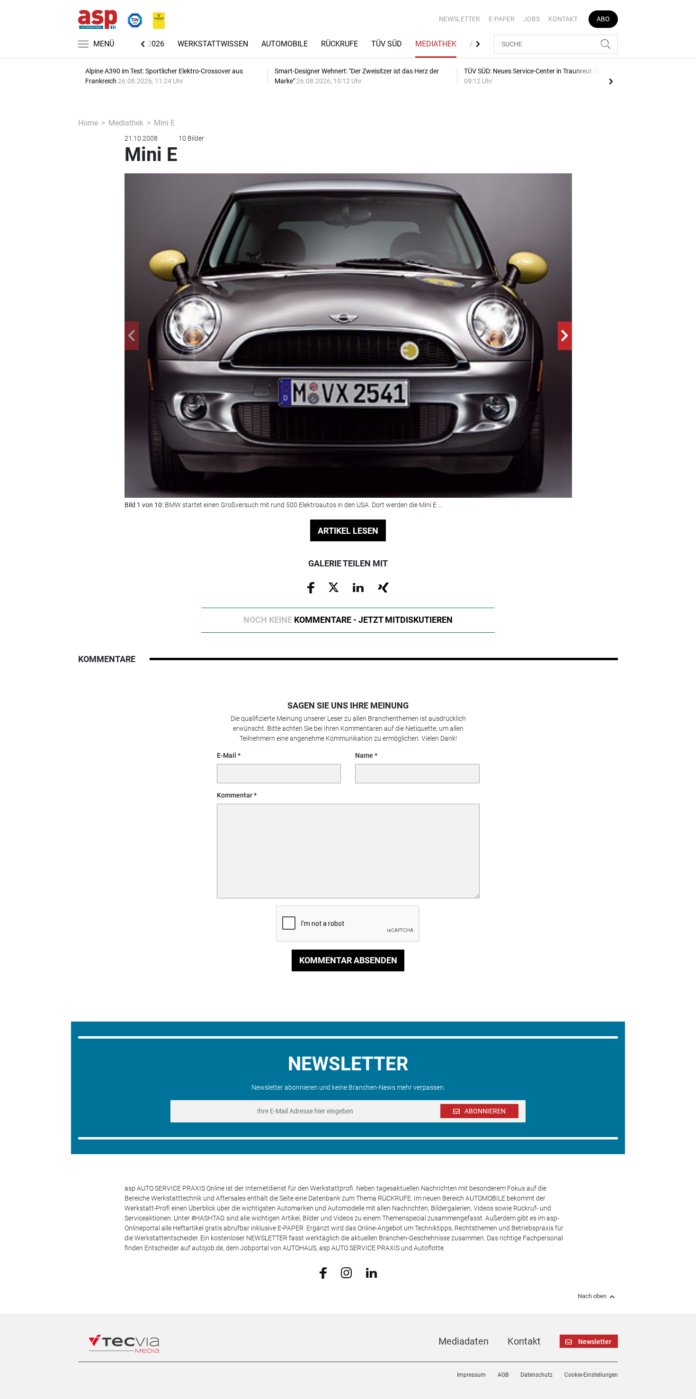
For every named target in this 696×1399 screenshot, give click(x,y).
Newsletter (459, 19)
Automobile (284, 43)
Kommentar (234, 795)
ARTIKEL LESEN (348, 531)
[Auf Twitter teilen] (334, 587)
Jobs (531, 19)
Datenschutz (536, 1375)
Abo (603, 19)
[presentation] (611, 81)
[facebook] (323, 1272)
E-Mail (226, 755)
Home (88, 122)
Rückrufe (339, 43)
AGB (503, 1375)
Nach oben (592, 1296)
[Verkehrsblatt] (155, 18)
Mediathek (435, 43)
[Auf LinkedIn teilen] (358, 587)
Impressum (471, 1375)
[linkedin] (371, 1272)
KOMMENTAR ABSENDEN (348, 960)
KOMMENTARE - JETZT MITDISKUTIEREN (348, 620)
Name (364, 755)
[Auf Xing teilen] (383, 587)
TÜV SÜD (386, 43)
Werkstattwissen (213, 43)
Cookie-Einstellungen (591, 1375)
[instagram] (346, 1272)
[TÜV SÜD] (132, 18)
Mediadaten (463, 1341)
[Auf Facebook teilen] (310, 587)
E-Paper (502, 19)
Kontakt (563, 19)
